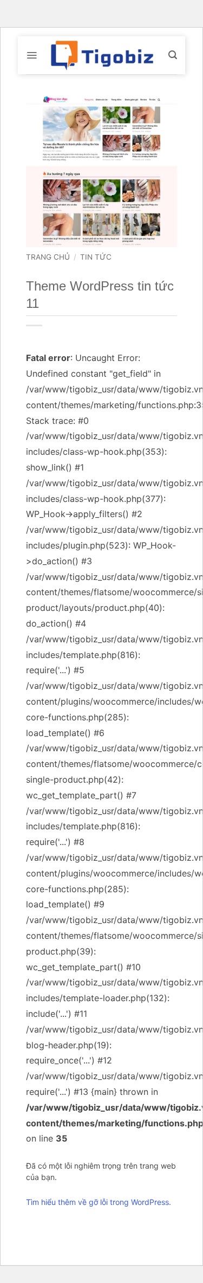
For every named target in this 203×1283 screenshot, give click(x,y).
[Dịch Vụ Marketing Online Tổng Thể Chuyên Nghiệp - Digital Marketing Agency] (102, 55)
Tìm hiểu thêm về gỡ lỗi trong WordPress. (98, 1202)
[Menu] (31, 55)
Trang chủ (48, 257)
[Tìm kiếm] (172, 55)
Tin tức (96, 257)
